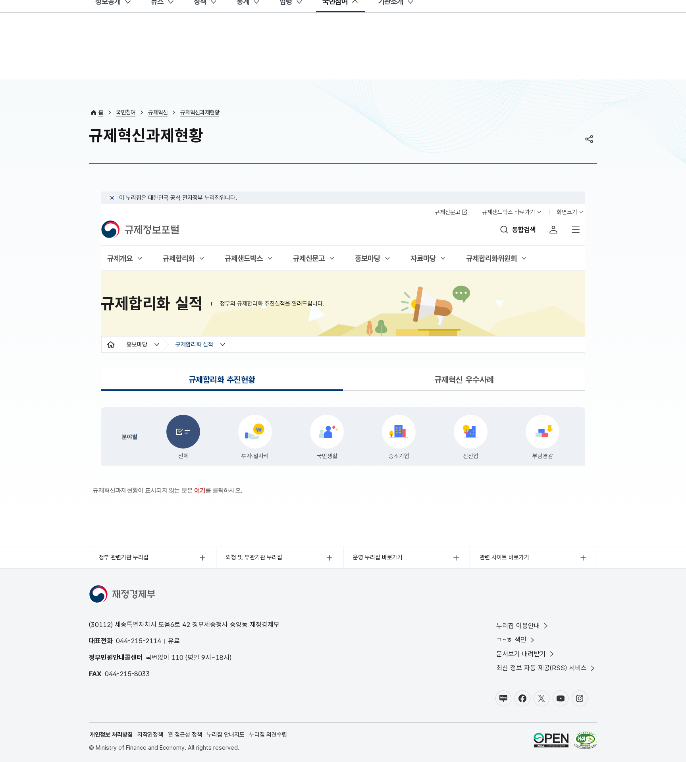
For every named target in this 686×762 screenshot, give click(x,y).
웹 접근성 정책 (185, 734)
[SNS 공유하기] (589, 139)
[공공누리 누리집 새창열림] (551, 741)
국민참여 (125, 112)
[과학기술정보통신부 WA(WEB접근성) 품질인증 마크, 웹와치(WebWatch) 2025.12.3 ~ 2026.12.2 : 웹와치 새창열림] (585, 741)
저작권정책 (150, 734)
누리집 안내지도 (226, 734)
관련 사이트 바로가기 (504, 557)
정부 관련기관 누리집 (123, 557)
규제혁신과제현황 (199, 112)
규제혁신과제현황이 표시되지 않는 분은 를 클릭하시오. (167, 490)
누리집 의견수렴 (268, 734)
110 (177, 657)
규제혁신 (158, 112)
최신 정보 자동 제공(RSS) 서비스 (541, 668)
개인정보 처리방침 (111, 734)
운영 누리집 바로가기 (378, 557)
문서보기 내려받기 (521, 654)
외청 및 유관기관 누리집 (254, 557)
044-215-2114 (138, 641)
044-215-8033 (127, 674)
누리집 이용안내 (518, 626)
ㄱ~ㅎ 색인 (511, 640)
